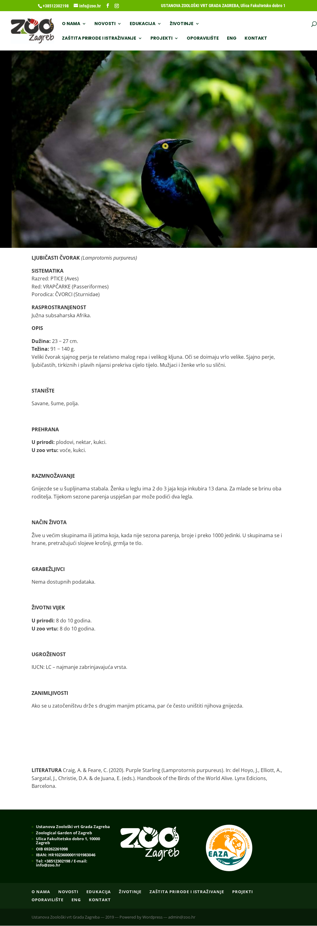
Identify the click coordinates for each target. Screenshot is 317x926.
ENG (232, 38)
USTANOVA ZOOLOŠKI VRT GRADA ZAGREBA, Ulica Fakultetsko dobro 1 (223, 5)
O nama (71, 24)
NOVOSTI (104, 24)
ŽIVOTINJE (181, 24)
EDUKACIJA (142, 24)
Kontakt (256, 38)
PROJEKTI (161, 38)
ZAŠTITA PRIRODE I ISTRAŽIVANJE (99, 38)
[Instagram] (117, 6)
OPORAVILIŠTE (203, 38)
